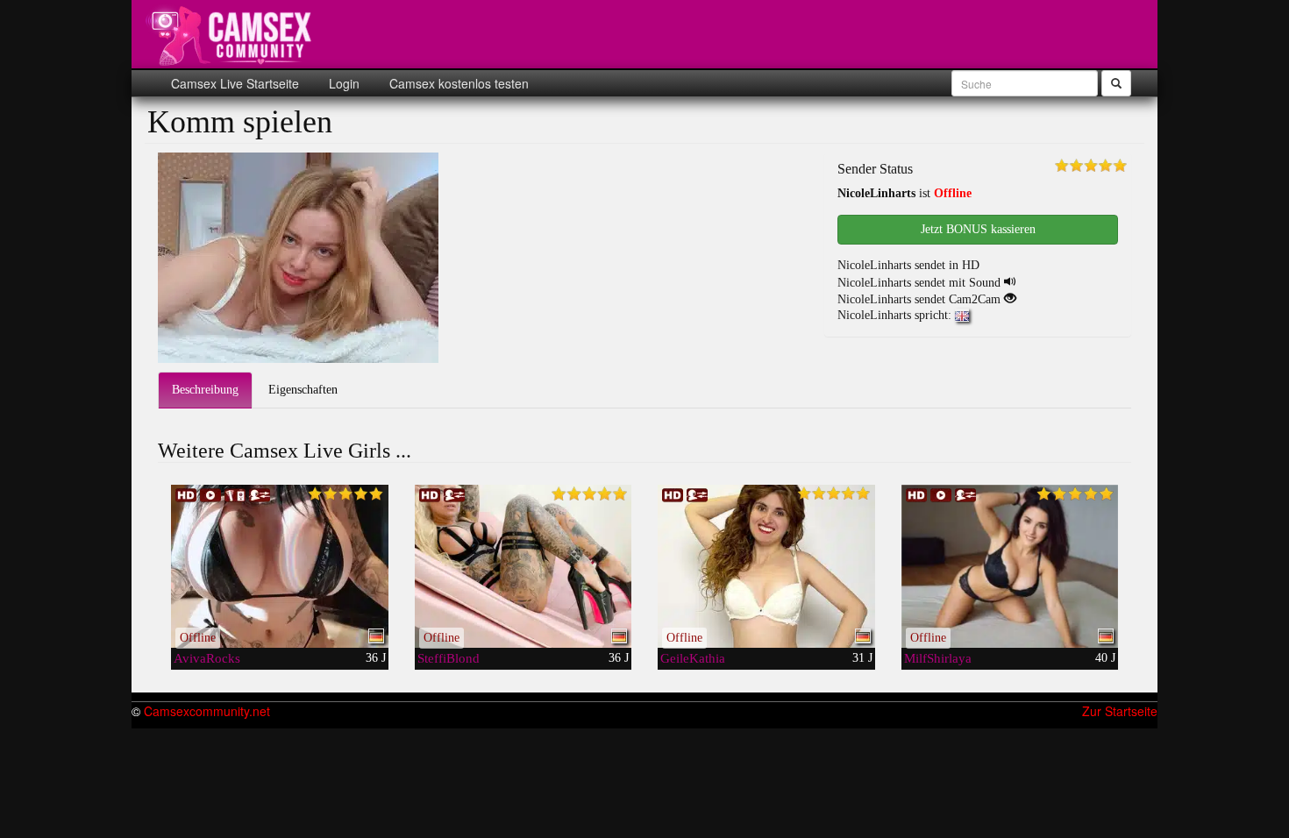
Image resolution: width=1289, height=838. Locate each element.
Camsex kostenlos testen (457, 83)
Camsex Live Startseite (235, 83)
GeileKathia (692, 658)
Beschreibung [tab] (205, 389)
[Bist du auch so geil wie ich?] (766, 566)
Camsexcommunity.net (207, 711)
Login (342, 83)
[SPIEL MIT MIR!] (523, 566)
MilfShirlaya (938, 658)
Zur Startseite (1119, 711)
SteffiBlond (448, 658)
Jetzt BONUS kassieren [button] (978, 229)
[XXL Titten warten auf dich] (279, 566)
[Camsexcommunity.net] (232, 35)
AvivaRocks (207, 658)
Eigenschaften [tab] (303, 389)
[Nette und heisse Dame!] (1010, 566)
